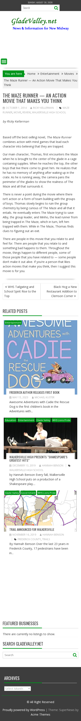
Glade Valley (43, 420)
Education (10, 420)
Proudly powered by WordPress (23, 710)
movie (17, 112)
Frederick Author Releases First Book (34, 392)
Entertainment (13, 322)
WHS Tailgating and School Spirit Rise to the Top (20, 291)
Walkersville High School (49, 112)
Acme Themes (40, 714)
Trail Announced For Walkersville (31, 529)
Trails (46, 539)
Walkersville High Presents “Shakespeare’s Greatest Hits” (38, 459)
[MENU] (4, 61)
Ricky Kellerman (43, 108)
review (26, 112)
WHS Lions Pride (61, 420)
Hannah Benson (52, 465)
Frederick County (29, 539)
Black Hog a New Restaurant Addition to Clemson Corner (62, 291)
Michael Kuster (44, 397)
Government (28, 492)
